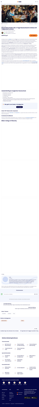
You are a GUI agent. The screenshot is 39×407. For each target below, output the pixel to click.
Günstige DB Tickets (7, 356)
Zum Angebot (33, 35)
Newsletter (17, 112)
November (9, 313)
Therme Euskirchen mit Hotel (20, 349)
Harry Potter (4, 313)
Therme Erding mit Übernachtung (33, 345)
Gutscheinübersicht (26, 60)
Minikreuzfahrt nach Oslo (8, 368)
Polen (14, 313)
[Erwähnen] (36, 294)
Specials (4, 4)
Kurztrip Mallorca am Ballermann (20, 356)
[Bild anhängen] (35, 294)
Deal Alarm (12, 112)
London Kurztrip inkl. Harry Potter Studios (32, 368)
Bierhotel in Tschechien (7, 373)
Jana (6, 32)
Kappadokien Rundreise (19, 360)
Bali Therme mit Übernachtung (8, 345)
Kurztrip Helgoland (20, 367)
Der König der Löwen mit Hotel (8, 360)
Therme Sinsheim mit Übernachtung (20, 345)
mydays (9, 39)
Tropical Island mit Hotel (8, 349)
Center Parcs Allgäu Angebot (20, 373)
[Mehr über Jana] (5, 279)
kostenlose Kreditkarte (30, 117)
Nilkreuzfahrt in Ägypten (32, 356)
